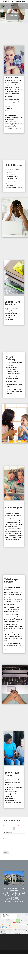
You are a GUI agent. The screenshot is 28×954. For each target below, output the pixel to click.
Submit (5, 852)
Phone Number (8, 832)
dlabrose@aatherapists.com (14, 901)
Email (16, 826)
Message (6, 839)
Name (5, 826)
